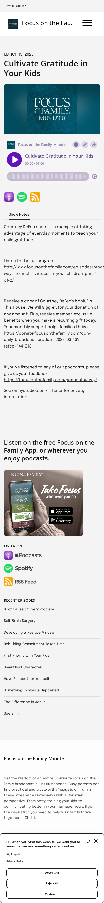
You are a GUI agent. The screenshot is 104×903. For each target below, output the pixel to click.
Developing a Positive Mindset (30, 632)
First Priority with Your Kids (26, 655)
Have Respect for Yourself (26, 679)
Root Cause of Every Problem (29, 609)
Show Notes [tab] (19, 214)
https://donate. (19, 333)
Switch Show (15, 6)
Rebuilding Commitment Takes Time (34, 644)
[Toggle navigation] (87, 23)
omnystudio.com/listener (37, 391)
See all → (12, 713)
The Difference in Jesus (24, 702)
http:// (10, 267)
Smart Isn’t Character (23, 667)
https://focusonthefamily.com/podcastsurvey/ (50, 380)
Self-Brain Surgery (19, 621)
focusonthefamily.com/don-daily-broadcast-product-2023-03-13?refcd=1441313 (47, 340)
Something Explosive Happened (31, 690)
